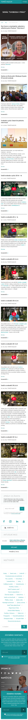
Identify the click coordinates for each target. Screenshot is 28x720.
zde (22, 109)
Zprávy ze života (16, 104)
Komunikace (19, 579)
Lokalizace (21, 597)
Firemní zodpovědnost (13, 592)
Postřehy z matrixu (13, 587)
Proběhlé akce (14, 552)
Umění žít (21, 573)
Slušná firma (20, 595)
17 (7, 169)
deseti (22, 245)
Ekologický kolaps (8, 619)
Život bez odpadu (9, 595)
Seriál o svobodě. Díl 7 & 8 (9, 344)
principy (8, 422)
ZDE (9, 417)
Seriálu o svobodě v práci (21, 324)
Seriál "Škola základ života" (13, 605)
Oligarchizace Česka (14, 608)
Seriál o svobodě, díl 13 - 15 (9, 217)
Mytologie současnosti (8, 603)
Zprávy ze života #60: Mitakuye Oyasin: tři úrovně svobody (14, 77)
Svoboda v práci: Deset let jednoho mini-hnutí (12, 121)
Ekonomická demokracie (14, 621)
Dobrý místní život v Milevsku (17, 540)
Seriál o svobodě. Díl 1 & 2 (9, 437)
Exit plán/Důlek (20, 619)
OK (22, 508)
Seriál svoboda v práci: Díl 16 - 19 (11, 175)
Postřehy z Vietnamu (9, 613)
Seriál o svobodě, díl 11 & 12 (9, 259)
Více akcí (14, 547)
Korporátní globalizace (18, 616)
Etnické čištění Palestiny (14, 611)
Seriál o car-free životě (9, 597)
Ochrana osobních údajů (15, 513)
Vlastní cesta (13, 573)
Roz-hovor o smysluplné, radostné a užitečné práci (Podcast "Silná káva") (13, 27)
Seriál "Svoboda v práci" (14, 589)
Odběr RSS (10, 528)
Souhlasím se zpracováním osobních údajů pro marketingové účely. (13, 513)
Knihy (19, 581)
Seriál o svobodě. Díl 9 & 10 (9, 301)
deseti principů (4, 332)
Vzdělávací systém (8, 584)
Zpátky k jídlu (19, 600)
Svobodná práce (20, 584)
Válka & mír (21, 613)
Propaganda (7, 616)
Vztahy (5, 573)
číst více (2, 67)
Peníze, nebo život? (7, 480)
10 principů (5, 286)
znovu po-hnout (10, 159)
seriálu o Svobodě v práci (20, 240)
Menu (25, 2)
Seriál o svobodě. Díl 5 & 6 (9, 385)
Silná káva (8, 64)
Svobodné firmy (11, 581)
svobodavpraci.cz (15, 205)
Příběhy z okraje (9, 600)
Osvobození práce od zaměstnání (13, 576)
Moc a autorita (9, 579)
